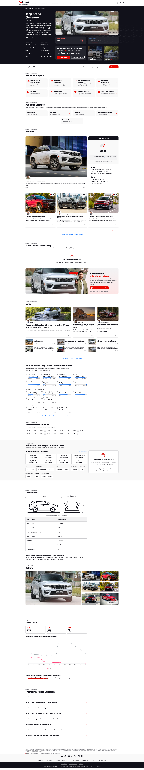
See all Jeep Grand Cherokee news (72, 358)
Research (44, 3)
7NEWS (93, 760)
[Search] (120, 3)
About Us (40, 760)
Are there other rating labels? (102, 161)
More (104, 67)
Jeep (35, 8)
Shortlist (55, 3)
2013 (48, 434)
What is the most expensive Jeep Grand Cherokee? (41, 702)
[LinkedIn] (79, 756)
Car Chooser (73, 3)
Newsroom (49, 760)
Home (27, 8)
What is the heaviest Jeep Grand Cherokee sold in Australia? (44, 730)
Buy (64, 3)
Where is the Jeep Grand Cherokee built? (38, 724)
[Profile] (123, 3)
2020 (61, 431)
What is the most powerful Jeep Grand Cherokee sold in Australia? (46, 719)
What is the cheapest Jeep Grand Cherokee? (39, 697)
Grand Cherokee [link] (41, 8)
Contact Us (85, 760)
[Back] (112, 230)
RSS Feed (81, 763)
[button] (95, 53)
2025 (28, 431)
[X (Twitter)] (75, 756)
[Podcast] (82, 756)
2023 (41, 431)
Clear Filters (83, 451)
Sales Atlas (83, 3)
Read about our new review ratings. (108, 157)
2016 (28, 434)
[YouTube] (62, 756)
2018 (74, 431)
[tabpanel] (72, 183)
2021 (55, 431)
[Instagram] (69, 756)
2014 (41, 434)
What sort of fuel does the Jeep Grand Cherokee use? (42, 735)
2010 (68, 434)
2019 (68, 431)
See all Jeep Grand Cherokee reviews (72, 234)
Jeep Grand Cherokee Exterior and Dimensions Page (43, 557)
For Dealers (76, 760)
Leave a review (95, 41)
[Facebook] (65, 756)
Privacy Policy (64, 763)
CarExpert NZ (102, 760)
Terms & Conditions (73, 763)
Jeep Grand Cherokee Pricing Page (38, 678)
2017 (81, 431)
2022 (48, 431)
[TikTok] (72, 756)
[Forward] (116, 230)
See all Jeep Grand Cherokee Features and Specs (56, 416)
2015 (35, 434)
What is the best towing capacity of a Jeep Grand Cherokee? (44, 708)
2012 (55, 434)
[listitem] (75, 434)
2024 (35, 431)
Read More (28, 37)
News (34, 3)
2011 (61, 434)
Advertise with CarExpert (62, 760)
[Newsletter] (117, 3)
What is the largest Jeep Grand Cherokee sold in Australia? (44, 713)
